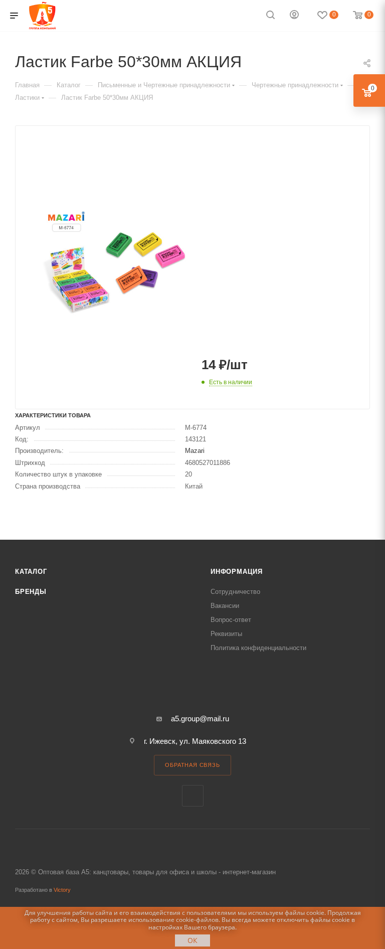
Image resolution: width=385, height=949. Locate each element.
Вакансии (225, 605)
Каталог (31, 571)
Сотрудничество (235, 591)
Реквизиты (226, 634)
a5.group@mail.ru (200, 718)
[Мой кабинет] (294, 16)
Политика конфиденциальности (258, 648)
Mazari (195, 450)
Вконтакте (193, 796)
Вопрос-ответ (231, 619)
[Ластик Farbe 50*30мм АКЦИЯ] (113, 262)
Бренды (31, 591)
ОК (192, 940)
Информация (237, 571)
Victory (62, 890)
